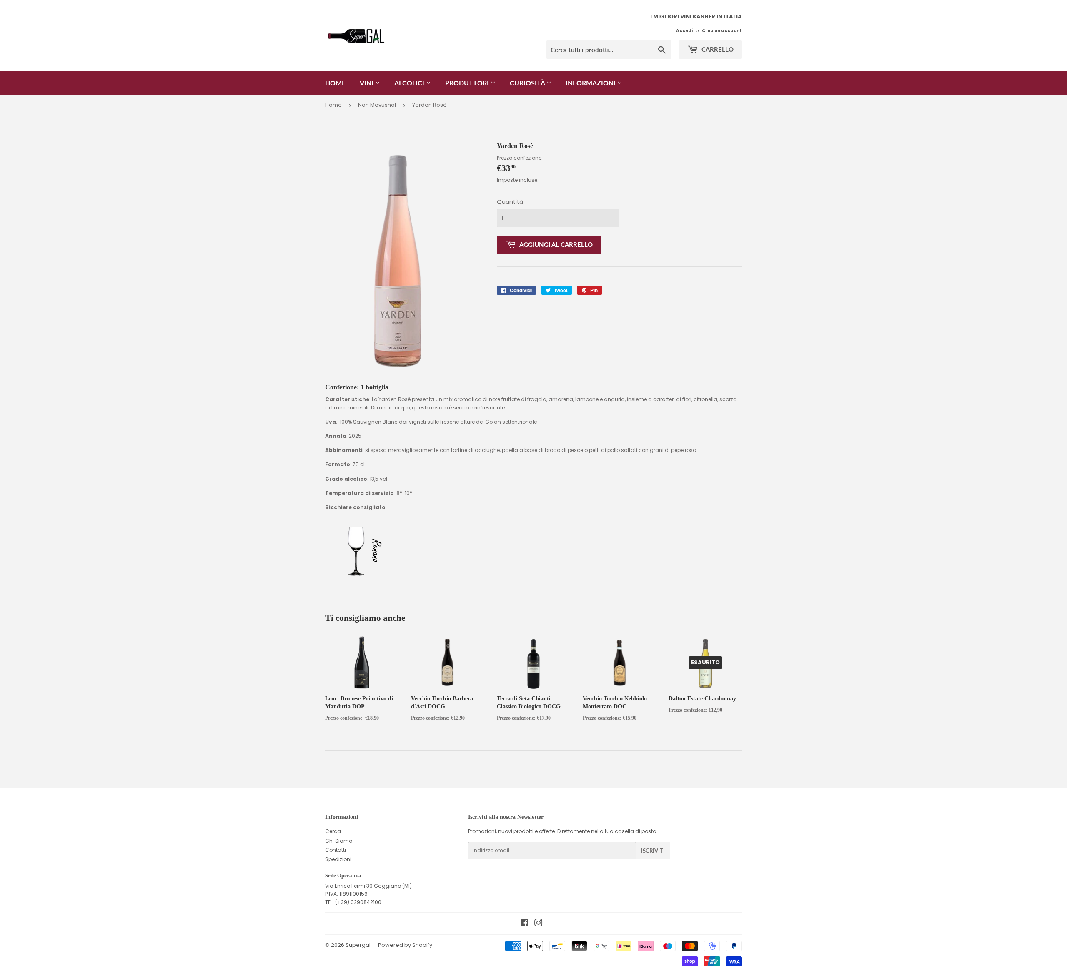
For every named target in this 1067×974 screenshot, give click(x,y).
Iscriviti (653, 850)
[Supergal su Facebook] (524, 924)
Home (335, 83)
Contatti (335, 850)
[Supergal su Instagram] (538, 924)
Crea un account (722, 31)
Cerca (333, 831)
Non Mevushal (377, 105)
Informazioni (591, 83)
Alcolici (410, 83)
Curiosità (528, 83)
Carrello (717, 49)
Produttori (468, 83)
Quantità (510, 202)
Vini (367, 83)
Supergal (358, 945)
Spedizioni (338, 859)
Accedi (684, 31)
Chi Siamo (338, 840)
